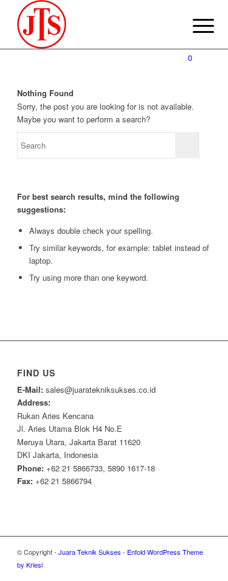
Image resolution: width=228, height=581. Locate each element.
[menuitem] (194, 25)
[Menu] (194, 25)
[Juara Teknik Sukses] (94, 24)
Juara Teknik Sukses (89, 552)
